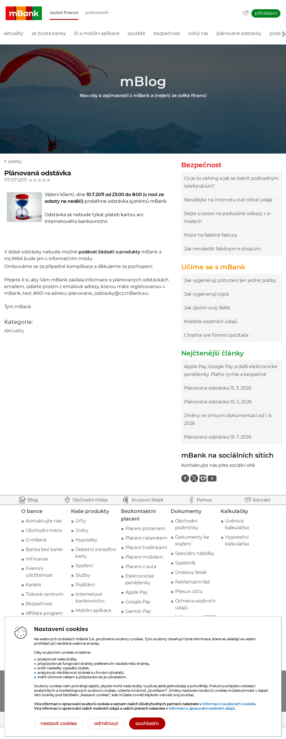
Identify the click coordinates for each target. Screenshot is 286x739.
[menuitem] (185, 478)
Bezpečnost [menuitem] (167, 33)
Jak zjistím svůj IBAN (207, 307)
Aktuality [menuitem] (13, 33)
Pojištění (85, 584)
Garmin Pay (138, 611)
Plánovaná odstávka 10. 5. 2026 (218, 401)
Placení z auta (140, 566)
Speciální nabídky (194, 553)
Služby (82, 575)
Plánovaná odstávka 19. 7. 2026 (217, 437)
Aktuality (14, 330)
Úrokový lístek (191, 572)
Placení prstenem (145, 528)
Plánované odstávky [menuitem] (238, 33)
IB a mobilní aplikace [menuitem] (97, 33)
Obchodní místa (44, 530)
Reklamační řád (192, 582)
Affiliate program (44, 613)
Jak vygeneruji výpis (206, 294)
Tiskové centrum (44, 594)
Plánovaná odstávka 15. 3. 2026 (217, 388)
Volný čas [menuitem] (198, 33)
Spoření (84, 565)
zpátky (15, 161)
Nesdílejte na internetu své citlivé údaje (228, 200)
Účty (80, 521)
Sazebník (185, 563)
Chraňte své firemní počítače (216, 335)
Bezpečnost (39, 603)
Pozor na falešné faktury (210, 235)
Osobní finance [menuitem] (64, 12)
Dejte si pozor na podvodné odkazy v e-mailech (228, 217)
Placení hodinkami (146, 547)
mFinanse (37, 559)
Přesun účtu (189, 591)
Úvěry (82, 530)
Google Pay (138, 601)
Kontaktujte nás (44, 521)
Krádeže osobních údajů (211, 321)
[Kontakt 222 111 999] (245, 13)
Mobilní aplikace (93, 610)
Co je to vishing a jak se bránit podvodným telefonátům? (231, 182)
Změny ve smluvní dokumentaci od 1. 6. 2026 (228, 419)
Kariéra (33, 584)
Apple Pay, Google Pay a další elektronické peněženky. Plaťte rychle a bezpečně (230, 370)
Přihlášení (266, 13)
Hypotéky (86, 540)
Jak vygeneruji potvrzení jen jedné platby (230, 280)
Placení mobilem (144, 557)
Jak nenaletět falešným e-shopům (222, 248)
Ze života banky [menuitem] (49, 33)
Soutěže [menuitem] (137, 33)
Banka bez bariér (44, 549)
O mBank (36, 540)
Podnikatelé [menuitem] (96, 12)
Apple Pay (136, 592)
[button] (24, 13)
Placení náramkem (146, 538)
